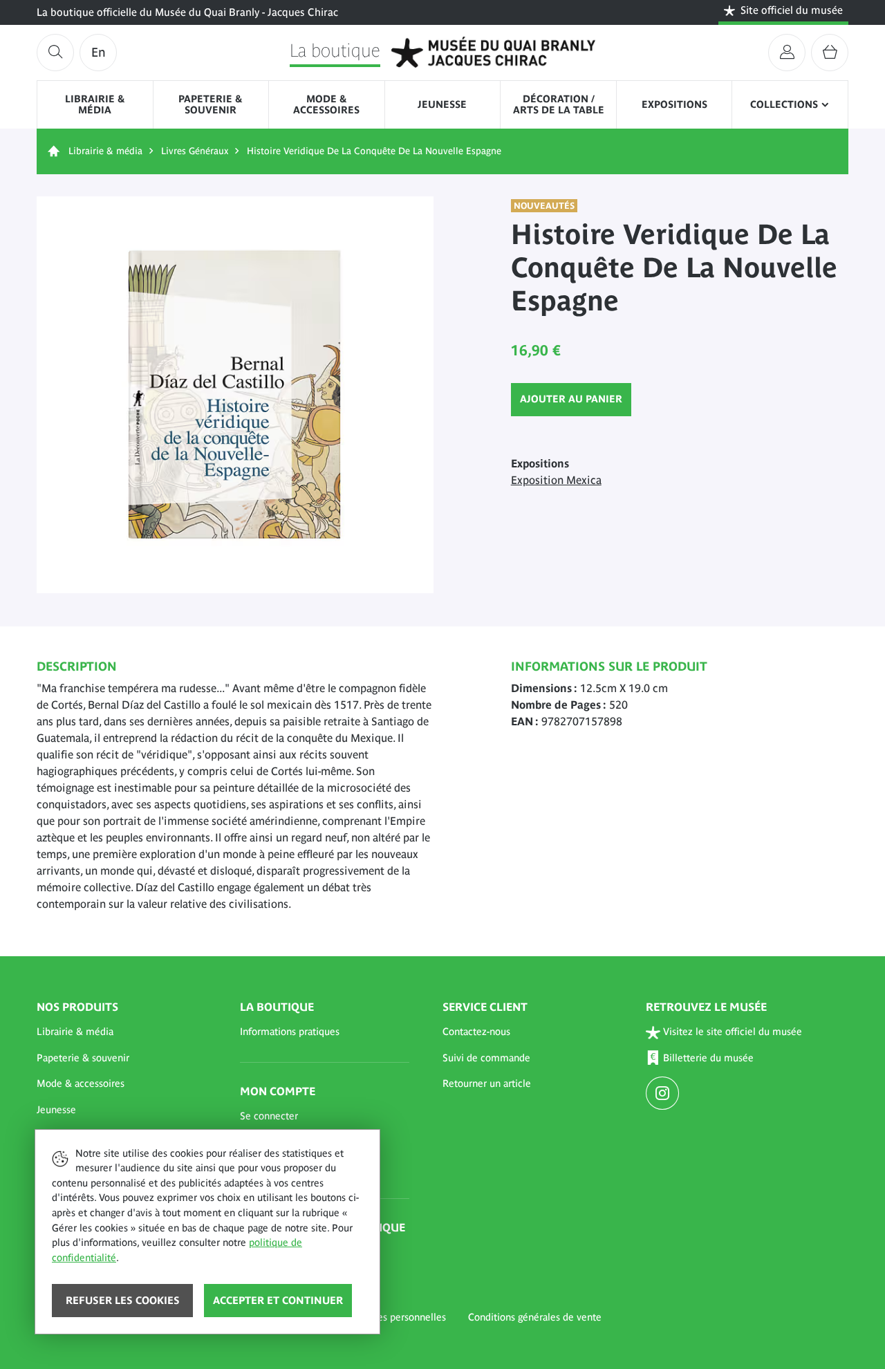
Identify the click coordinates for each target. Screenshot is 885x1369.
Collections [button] (784, 104)
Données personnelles (397, 1317)
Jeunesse (442, 104)
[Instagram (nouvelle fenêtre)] (664, 1094)
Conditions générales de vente (535, 1317)
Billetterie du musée (708, 1057)
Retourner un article (486, 1083)
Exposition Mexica (556, 480)
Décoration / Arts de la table (558, 104)
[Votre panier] (829, 52)
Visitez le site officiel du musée (732, 1031)
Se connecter (269, 1115)
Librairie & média (95, 104)
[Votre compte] (786, 52)
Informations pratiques (289, 1031)
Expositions (674, 104)
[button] (122, 1032)
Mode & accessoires (326, 104)
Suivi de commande (486, 1057)
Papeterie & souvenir (210, 104)
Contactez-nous (476, 1031)
